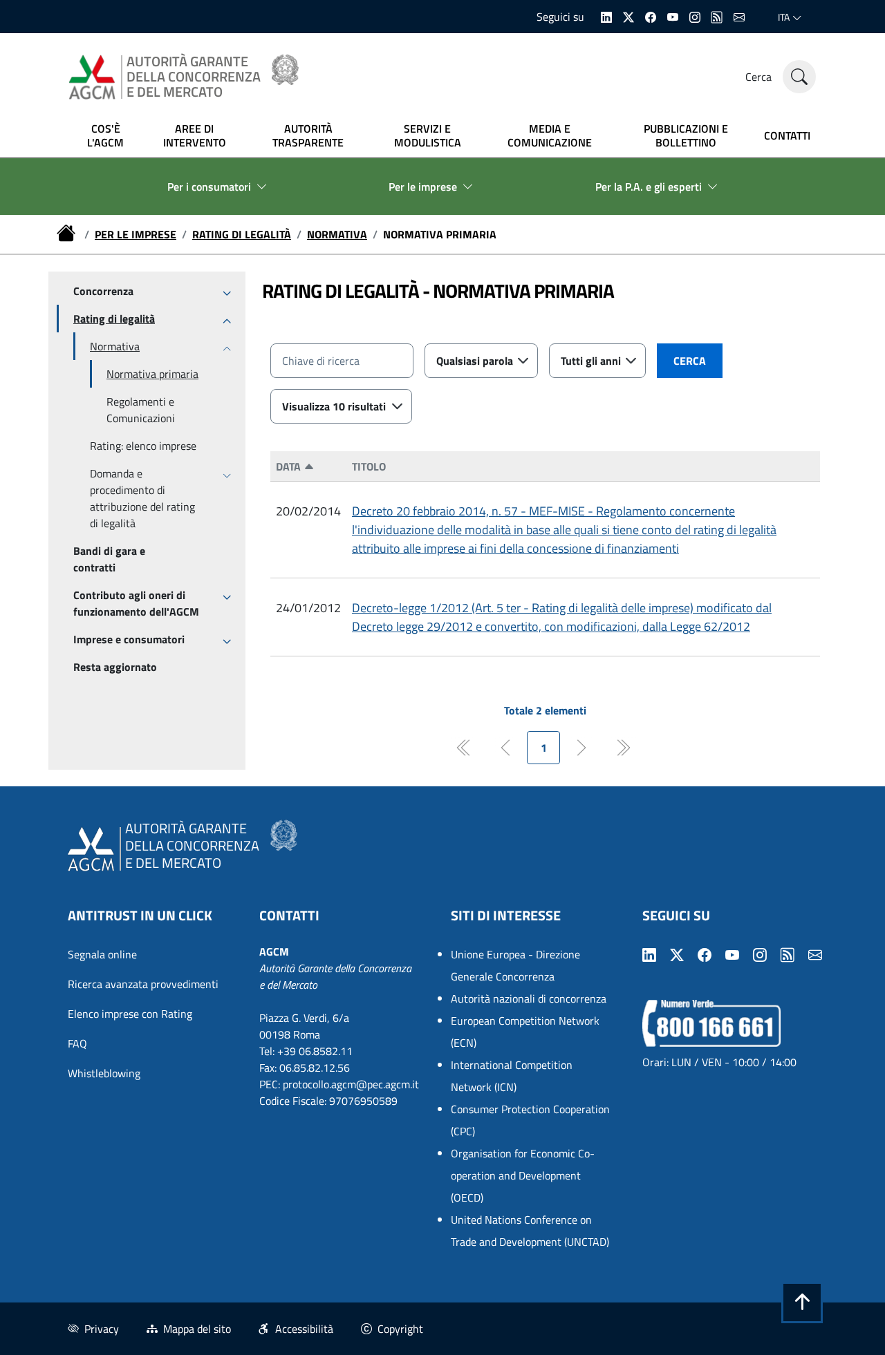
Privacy (101, 1328)
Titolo (369, 466)
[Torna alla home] (68, 234)
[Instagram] (694, 16)
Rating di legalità (241, 234)
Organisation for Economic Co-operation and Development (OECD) (523, 1175)
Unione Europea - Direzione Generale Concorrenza (515, 965)
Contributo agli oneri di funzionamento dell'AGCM (136, 603)
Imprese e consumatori (129, 639)
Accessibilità (304, 1328)
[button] (802, 1302)
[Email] (739, 16)
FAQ (77, 1043)
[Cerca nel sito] (799, 76)
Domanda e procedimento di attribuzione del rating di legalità (142, 498)
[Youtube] (672, 16)
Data (290, 466)
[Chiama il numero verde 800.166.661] (711, 1022)
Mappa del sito (197, 1328)
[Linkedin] (606, 16)
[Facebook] (650, 16)
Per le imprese (135, 234)
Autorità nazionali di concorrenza (528, 998)
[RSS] (717, 16)
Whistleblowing (104, 1073)
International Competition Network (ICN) (511, 1075)
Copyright (400, 1328)
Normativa (337, 234)
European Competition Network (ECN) (525, 1031)
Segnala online (102, 954)
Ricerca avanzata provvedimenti (143, 984)
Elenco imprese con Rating (130, 1013)
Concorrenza (103, 291)
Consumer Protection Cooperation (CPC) (530, 1120)
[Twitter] (628, 16)
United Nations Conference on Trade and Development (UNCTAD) (530, 1230)
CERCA (689, 360)
